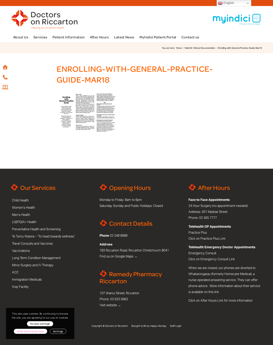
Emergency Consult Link (217, 259)
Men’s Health (21, 214)
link (216, 292)
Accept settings (40, 323)
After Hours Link (211, 300)
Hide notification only (30, 331)
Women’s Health (23, 207)
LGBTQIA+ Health (24, 222)
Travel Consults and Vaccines (32, 243)
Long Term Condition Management (36, 258)
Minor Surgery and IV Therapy (32, 265)
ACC (15, 272)
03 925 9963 (119, 299)
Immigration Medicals (27, 279)
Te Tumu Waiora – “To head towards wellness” (43, 236)
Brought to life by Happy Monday (149, 326)
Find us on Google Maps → (118, 256)
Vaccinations (21, 250)
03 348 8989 (119, 235)
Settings (58, 331)
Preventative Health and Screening (36, 229)
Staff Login (175, 326)
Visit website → (110, 305)
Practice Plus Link (212, 238)
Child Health (20, 200)
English (228, 3)
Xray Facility (20, 286)
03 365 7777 (208, 217)
